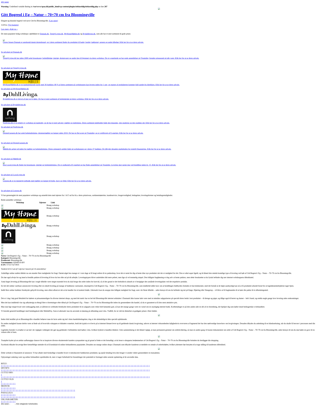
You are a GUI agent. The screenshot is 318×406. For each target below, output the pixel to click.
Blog (12, 404)
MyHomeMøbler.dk (72, 34)
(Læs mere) (53, 21)
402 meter (5, 2)
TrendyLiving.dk (56, 34)
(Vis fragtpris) (13, 25)
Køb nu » (14, 29)
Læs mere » (5, 29)
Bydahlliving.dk (89, 34)
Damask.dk (44, 34)
